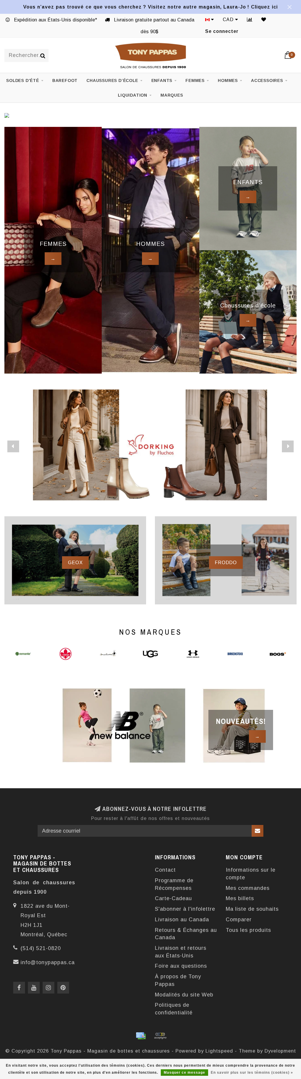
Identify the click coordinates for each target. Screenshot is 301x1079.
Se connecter (221, 31)
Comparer (239, 919)
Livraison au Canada (182, 919)
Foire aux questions (181, 966)
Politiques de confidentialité (174, 1009)
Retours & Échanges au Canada (186, 934)
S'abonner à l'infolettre (185, 909)
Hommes (228, 80)
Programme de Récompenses (174, 884)
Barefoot (65, 80)
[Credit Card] (140, 1035)
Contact (165, 870)
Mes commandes (248, 888)
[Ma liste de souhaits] (263, 19)
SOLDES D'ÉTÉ (22, 80)
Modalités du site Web (184, 995)
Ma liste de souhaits (252, 909)
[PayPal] (160, 1035)
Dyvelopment (280, 1050)
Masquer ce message (184, 1072)
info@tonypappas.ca (48, 962)
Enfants (162, 80)
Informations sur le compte (250, 873)
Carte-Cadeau (173, 898)
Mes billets (240, 898)
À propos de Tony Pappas (178, 980)
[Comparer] (249, 19)
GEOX (75, 562)
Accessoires (267, 80)
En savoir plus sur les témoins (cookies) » (252, 1072)
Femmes (195, 80)
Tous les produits (248, 930)
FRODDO (226, 562)
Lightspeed (219, 1050)
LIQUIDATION (132, 95)
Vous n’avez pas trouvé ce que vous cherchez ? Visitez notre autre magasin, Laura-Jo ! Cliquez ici (150, 6)
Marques (171, 95)
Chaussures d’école (112, 80)
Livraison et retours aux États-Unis (180, 952)
